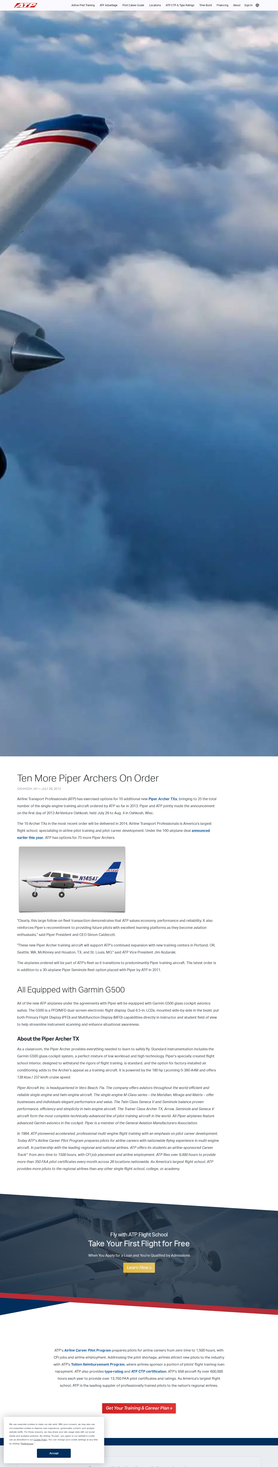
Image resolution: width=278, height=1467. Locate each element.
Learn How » (139, 1267)
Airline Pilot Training (83, 5)
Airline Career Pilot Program (87, 1350)
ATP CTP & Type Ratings (180, 5)
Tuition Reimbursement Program (98, 1364)
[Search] (257, 5)
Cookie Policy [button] (40, 1439)
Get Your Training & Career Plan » (139, 1408)
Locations (155, 5)
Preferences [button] (27, 1443)
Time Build (205, 5)
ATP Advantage (109, 5)
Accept (53, 1453)
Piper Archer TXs (163, 799)
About (236, 5)
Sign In (248, 5)
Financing (222, 5)
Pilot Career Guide (133, 5)
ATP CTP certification (148, 1371)
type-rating (114, 1371)
